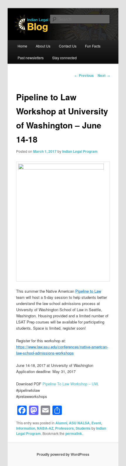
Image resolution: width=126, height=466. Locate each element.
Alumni (61, 423)
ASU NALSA (79, 423)
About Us (43, 45)
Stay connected (64, 57)
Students (83, 428)
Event (96, 423)
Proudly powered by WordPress (63, 454)
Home (22, 45)
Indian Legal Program (80, 151)
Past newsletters (31, 57)
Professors (64, 428)
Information (25, 428)
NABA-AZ (45, 428)
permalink (73, 433)
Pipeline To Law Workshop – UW (70, 384)
